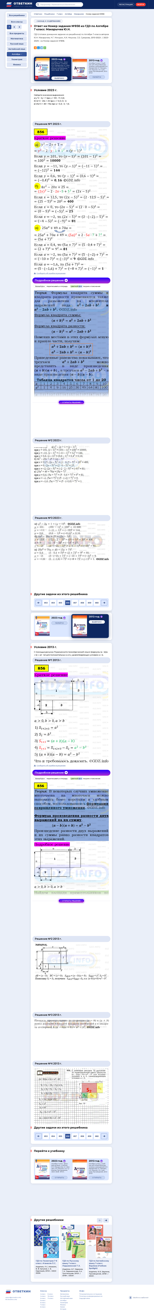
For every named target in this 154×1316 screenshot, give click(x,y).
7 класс (42, 1305)
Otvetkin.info (12, 1299)
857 (75, 603)
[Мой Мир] (38, 47)
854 (53, 603)
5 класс (42, 1300)
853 (46, 603)
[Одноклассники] (35, 47)
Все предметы (17, 33)
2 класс (42, 1294)
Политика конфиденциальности (90, 1296)
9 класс (50, 1294)
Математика (17, 38)
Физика (17, 64)
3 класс (43, 1296)
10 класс (51, 1296)
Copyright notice (84, 1298)
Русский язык (17, 44)
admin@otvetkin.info (13, 1297)
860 (97, 603)
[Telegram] (41, 47)
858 (82, 603)
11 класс (50, 1298)
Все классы (17, 22)
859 (89, 603)
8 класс (43, 1307)
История (63, 1309)
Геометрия (16, 59)
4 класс (43, 1298)
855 (60, 603)
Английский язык (16, 49)
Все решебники (17, 15)
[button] (39, 603)
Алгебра (63, 1300)
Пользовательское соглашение (90, 1294)
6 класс (43, 1302)
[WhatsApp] (44, 47)
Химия (62, 1307)
